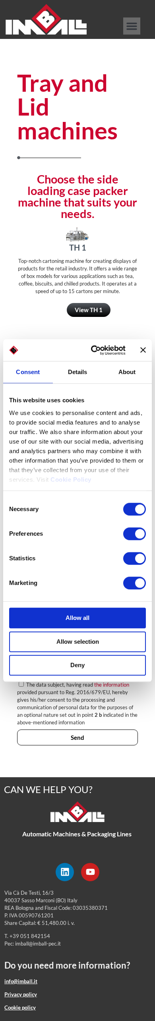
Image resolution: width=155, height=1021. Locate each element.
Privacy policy (20, 994)
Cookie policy (20, 1007)
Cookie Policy (70, 479)
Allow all (77, 617)
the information (111, 684)
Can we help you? (48, 789)
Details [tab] (77, 372)
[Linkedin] (65, 872)
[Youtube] (90, 872)
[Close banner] (143, 350)
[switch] (134, 533)
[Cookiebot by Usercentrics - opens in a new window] (94, 350)
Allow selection (77, 641)
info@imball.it (20, 981)
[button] (132, 26)
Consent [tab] (28, 372)
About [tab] (127, 372)
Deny (77, 665)
